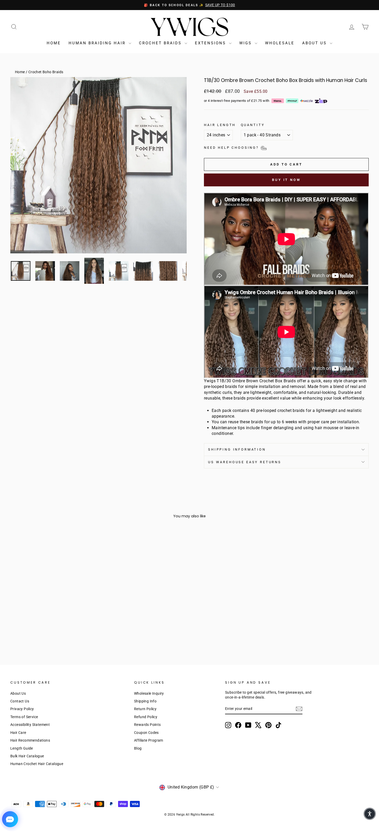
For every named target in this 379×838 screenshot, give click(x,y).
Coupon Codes (146, 733)
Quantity (253, 125)
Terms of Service (24, 717)
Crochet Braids (161, 43)
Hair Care (18, 733)
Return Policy (145, 709)
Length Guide (21, 748)
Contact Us (19, 701)
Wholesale (279, 43)
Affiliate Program (148, 740)
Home (54, 43)
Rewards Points (147, 725)
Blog (138, 748)
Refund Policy (145, 717)
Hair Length (220, 125)
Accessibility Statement (30, 725)
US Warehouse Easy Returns (244, 462)
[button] (370, 814)
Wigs (246, 43)
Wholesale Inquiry (149, 693)
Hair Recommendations (30, 740)
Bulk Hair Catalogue (27, 756)
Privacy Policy (22, 709)
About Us (315, 43)
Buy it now (286, 180)
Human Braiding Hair (98, 43)
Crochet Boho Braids (45, 72)
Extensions (211, 43)
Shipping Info (145, 701)
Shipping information (237, 449)
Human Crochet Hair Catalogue (36, 764)
